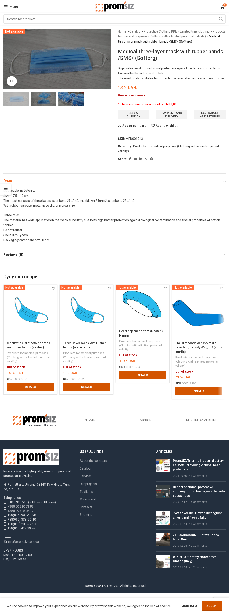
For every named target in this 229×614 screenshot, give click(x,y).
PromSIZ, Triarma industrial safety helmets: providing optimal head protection (198, 465)
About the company (94, 460)
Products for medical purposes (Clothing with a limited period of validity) (28, 357)
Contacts (86, 507)
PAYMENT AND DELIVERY (171, 114)
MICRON (145, 420)
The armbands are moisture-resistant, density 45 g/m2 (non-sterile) (198, 347)
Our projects (88, 484)
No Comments (198, 475)
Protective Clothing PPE (160, 31)
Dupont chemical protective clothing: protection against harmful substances (199, 491)
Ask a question (133, 114)
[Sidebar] (5, 189)
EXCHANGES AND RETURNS (210, 114)
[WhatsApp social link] (146, 159)
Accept (212, 606)
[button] (7, 59)
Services (86, 476)
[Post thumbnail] (163, 468)
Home (122, 31)
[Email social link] (135, 159)
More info (189, 606)
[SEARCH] (221, 19)
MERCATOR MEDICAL (201, 420)
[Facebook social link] (129, 159)
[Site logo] (115, 6)
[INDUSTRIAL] (34, 420)
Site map (86, 514)
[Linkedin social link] (140, 159)
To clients (86, 491)
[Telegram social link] (152, 159)
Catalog (134, 31)
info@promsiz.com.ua (23, 541)
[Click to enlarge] (12, 81)
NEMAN (90, 420)
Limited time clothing (195, 31)
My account (88, 499)
